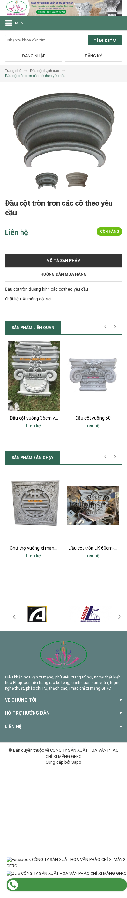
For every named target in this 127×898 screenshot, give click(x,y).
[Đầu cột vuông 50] (61, 376)
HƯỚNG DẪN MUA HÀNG (63, 274)
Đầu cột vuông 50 (61, 418)
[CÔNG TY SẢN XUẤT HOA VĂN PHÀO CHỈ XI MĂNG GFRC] (63, 8)
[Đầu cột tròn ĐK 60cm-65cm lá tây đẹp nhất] (69, 506)
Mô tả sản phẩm (63, 260)
